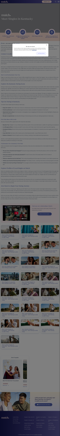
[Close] (46, 45)
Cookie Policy (34, 50)
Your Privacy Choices (41, 53)
